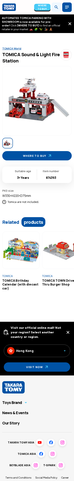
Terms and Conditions (18, 477)
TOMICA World (11, 48)
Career (65, 477)
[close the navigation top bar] (70, 23)
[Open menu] (67, 7)
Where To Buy (42, 7)
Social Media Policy (46, 477)
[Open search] (56, 7)
